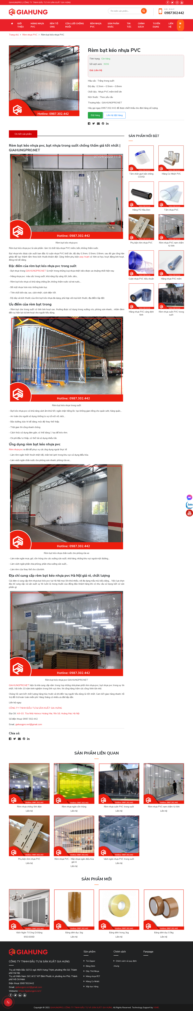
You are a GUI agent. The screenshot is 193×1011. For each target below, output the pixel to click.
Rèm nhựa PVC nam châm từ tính (171, 244)
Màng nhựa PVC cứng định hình (141, 313)
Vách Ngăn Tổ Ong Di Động (29, 932)
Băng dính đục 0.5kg (164, 932)
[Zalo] (189, 505)
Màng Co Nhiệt (92, 981)
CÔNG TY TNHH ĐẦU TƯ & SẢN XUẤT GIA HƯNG (35, 708)
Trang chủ (14, 34)
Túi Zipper (90, 961)
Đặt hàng (95, 115)
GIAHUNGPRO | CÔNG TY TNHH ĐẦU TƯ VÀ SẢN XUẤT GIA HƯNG (81, 1007)
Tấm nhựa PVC (171, 209)
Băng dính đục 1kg (74, 932)
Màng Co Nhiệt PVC (171, 173)
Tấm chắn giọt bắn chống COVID (141, 175)
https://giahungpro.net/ (30, 991)
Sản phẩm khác (113, 25)
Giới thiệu (20, 25)
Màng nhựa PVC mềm (171, 278)
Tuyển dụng (156, 25)
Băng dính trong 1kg (119, 932)
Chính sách (141, 25)
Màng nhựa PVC (37, 25)
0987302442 (174, 13)
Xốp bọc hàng (92, 986)
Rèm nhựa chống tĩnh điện (29, 806)
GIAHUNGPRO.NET (36, 270)
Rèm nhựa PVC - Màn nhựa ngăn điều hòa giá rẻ (74, 860)
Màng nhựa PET (93, 976)
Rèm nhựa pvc (16, 449)
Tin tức (129, 25)
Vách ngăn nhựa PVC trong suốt (119, 859)
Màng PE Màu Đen (141, 209)
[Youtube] (189, 513)
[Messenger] (189, 497)
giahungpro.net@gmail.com (28, 724)
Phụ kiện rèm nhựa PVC (141, 242)
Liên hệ (171, 25)
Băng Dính (90, 966)
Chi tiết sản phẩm (23, 134)
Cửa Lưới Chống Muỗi (74, 25)
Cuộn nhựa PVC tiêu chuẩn (141, 278)
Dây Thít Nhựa (92, 971)
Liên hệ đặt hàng (114, 115)
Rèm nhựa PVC (95, 25)
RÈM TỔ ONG (54, 25)
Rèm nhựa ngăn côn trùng (74, 806)
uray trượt (84, 256)
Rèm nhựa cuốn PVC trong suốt (171, 313)
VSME (156, 1007)
